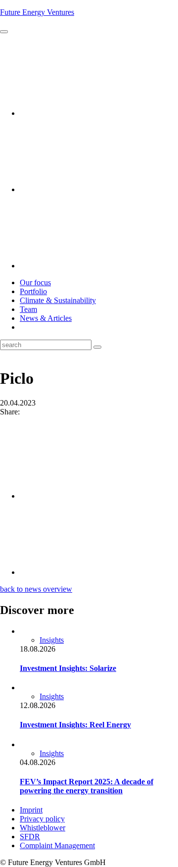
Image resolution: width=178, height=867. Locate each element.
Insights (52, 640)
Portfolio (33, 291)
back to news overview (36, 589)
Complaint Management (57, 845)
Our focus (35, 282)
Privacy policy (42, 819)
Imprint (31, 810)
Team (28, 309)
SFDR (30, 836)
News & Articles (46, 318)
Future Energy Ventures (37, 12)
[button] (4, 31)
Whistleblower (42, 827)
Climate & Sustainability (58, 300)
